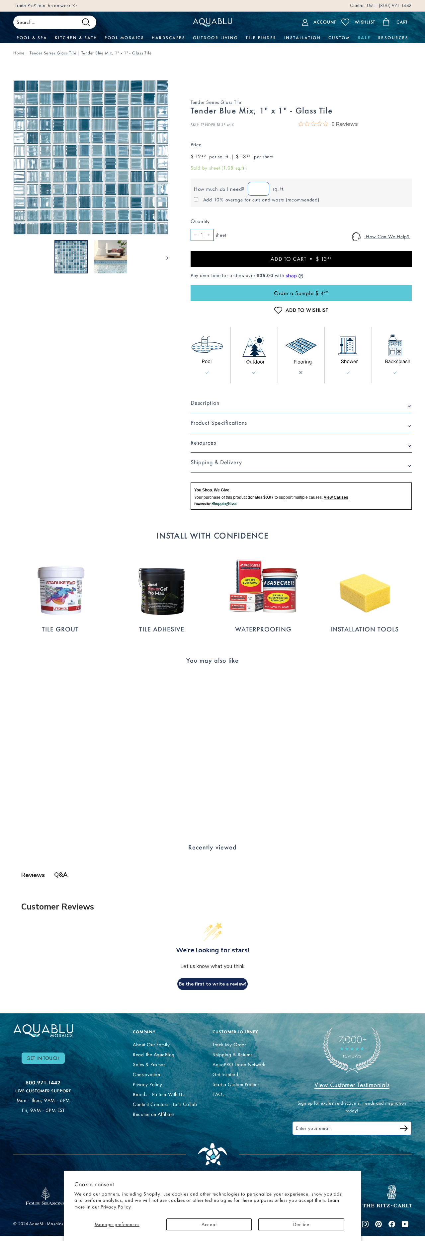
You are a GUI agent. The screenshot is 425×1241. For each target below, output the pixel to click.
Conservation (146, 1074)
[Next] (164, 257)
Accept (209, 1224)
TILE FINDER (261, 37)
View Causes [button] (336, 497)
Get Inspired (225, 1074)
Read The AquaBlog (154, 1055)
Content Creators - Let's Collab (165, 1104)
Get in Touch (43, 1058)
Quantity (200, 221)
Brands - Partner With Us (158, 1094)
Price (196, 144)
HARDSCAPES (168, 37)
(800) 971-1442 (395, 5)
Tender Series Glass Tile (53, 52)
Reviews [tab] (33, 875)
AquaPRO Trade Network (238, 1064)
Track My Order (229, 1045)
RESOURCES (393, 37)
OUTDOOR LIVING (215, 37)
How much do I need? (219, 189)
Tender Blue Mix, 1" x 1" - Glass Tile (116, 52)
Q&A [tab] (60, 875)
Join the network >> (57, 5)
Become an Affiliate (153, 1114)
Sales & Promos (149, 1064)
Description (205, 402)
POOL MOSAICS (124, 37)
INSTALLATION (302, 37)
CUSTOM (339, 37)
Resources (203, 442)
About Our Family (151, 1045)
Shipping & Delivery (216, 462)
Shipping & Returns (232, 1055)
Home (19, 52)
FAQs (218, 1094)
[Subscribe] (404, 1129)
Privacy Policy (116, 1207)
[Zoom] (90, 157)
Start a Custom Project (235, 1084)
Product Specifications (219, 422)
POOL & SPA (32, 37)
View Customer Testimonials (351, 1085)
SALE (364, 37)
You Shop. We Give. (212, 490)
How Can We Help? (387, 237)
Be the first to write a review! (212, 984)
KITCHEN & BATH (76, 37)
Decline (301, 1224)
